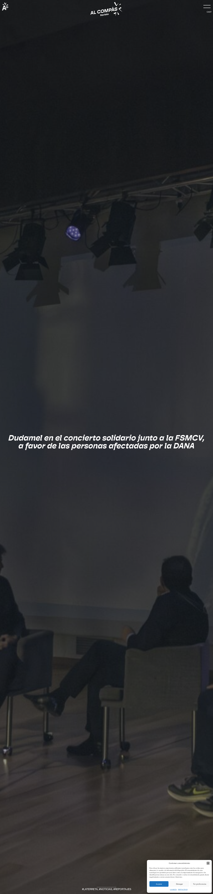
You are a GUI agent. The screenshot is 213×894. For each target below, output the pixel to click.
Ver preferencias (199, 884)
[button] (208, 863)
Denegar (179, 884)
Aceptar (159, 884)
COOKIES (173, 889)
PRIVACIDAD (183, 889)
